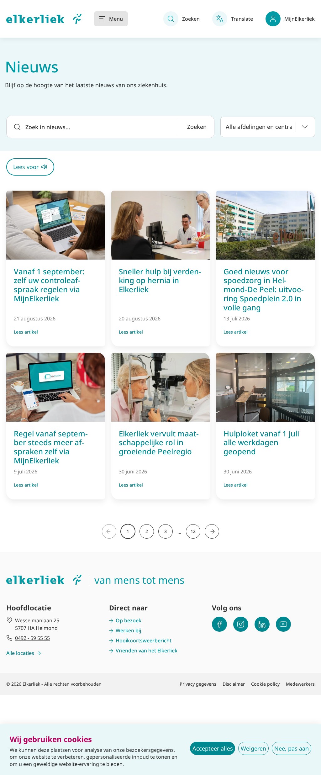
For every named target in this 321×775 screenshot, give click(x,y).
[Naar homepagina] (44, 19)
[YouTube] (283, 624)
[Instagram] (240, 624)
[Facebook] (219, 624)
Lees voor (26, 167)
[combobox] (268, 127)
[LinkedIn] (262, 624)
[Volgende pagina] (212, 531)
